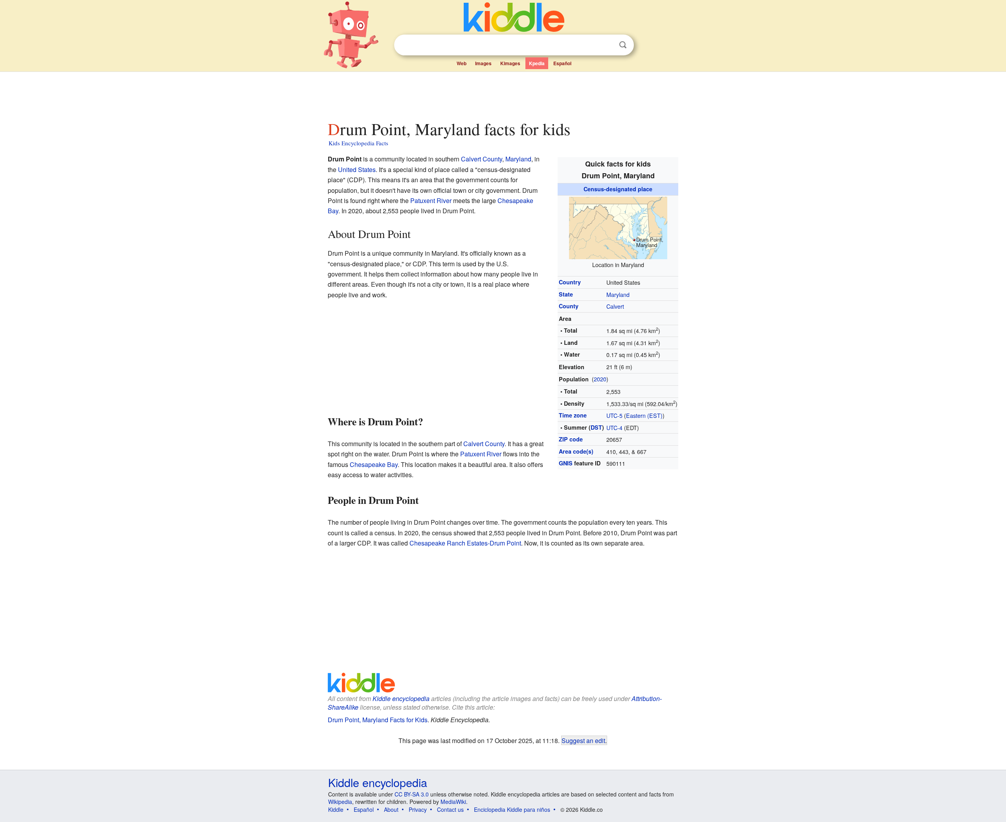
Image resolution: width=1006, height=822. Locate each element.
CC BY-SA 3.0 (412, 794)
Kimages (510, 63)
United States (357, 169)
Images (483, 63)
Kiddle (335, 809)
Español (562, 63)
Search (622, 45)
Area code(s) (576, 451)
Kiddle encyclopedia (401, 698)
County (568, 306)
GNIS (566, 463)
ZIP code (571, 439)
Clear (606, 45)
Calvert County (481, 158)
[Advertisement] (502, 93)
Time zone (573, 415)
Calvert (615, 306)
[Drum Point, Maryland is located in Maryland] (618, 227)
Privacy (418, 809)
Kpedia (537, 63)
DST (596, 427)
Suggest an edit (583, 740)
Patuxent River (431, 200)
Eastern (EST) (644, 415)
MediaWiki (453, 802)
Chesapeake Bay (374, 464)
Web (461, 63)
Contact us (450, 809)
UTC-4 (614, 427)
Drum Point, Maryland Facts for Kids (378, 719)
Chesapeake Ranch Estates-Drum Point (465, 542)
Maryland (618, 294)
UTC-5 (614, 415)
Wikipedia (340, 802)
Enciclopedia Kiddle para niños (512, 809)
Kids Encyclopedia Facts (358, 143)
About (391, 809)
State (566, 294)
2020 (600, 379)
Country (570, 282)
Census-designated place (618, 189)
